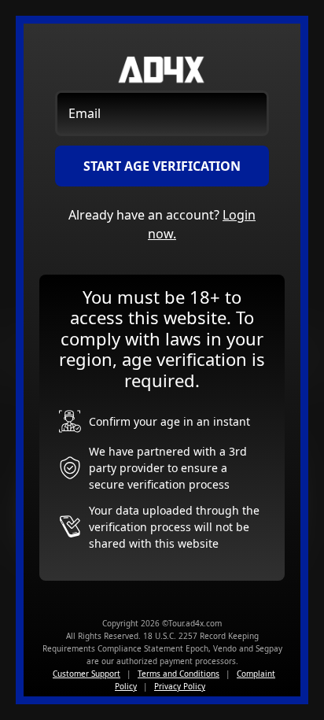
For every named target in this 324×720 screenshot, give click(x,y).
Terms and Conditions (178, 673)
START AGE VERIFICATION (162, 166)
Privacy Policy (179, 686)
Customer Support (86, 673)
